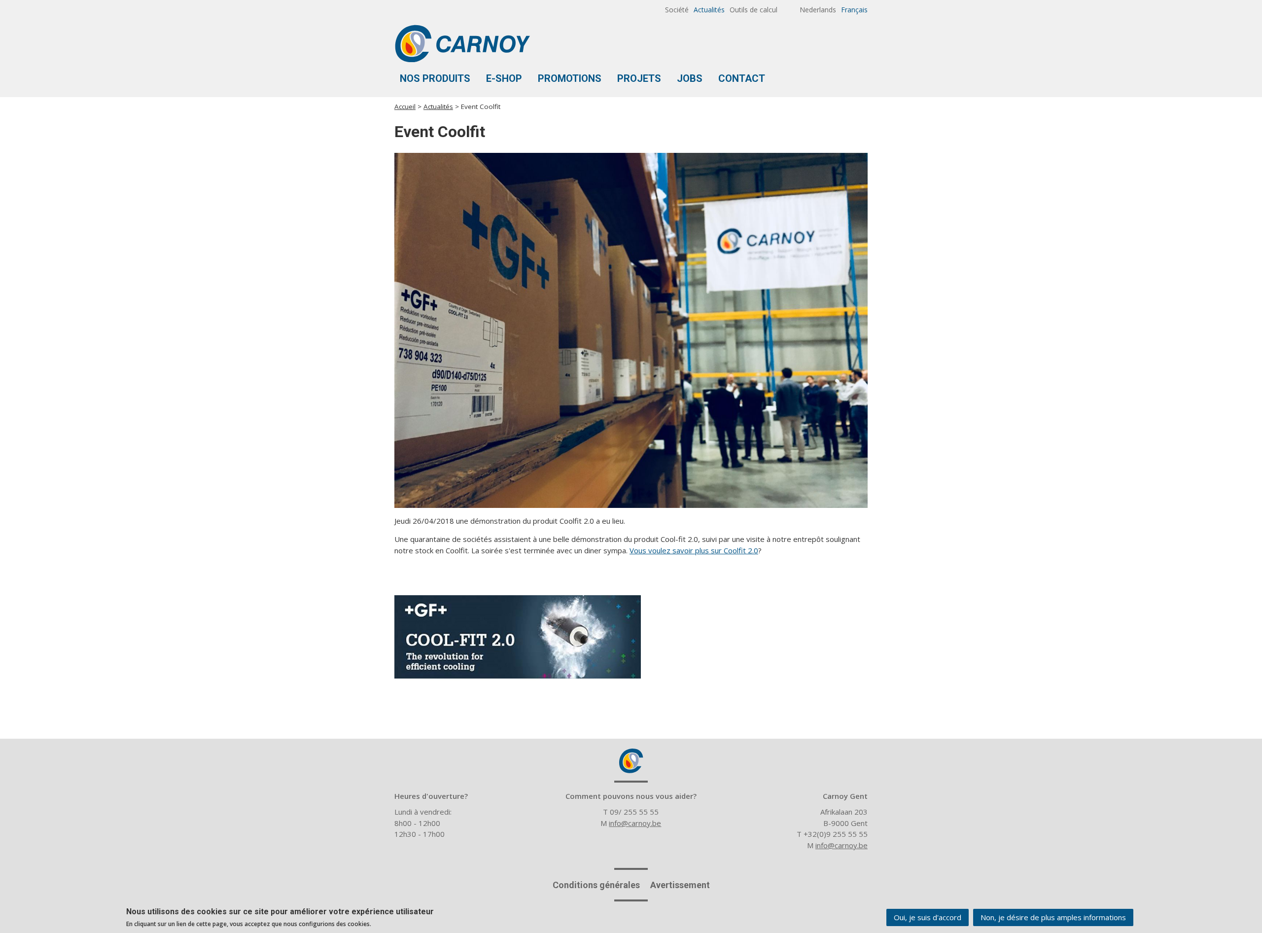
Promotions (569, 78)
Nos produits (435, 78)
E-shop (504, 78)
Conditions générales (596, 885)
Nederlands (818, 9)
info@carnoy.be (635, 823)
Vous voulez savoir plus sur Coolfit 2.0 (694, 550)
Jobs (689, 78)
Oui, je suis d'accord (927, 917)
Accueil (405, 106)
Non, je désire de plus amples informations (1053, 917)
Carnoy (631, 761)
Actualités (709, 9)
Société (677, 9)
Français (854, 9)
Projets (639, 78)
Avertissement (680, 885)
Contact (741, 78)
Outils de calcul (753, 9)
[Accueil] (462, 43)
